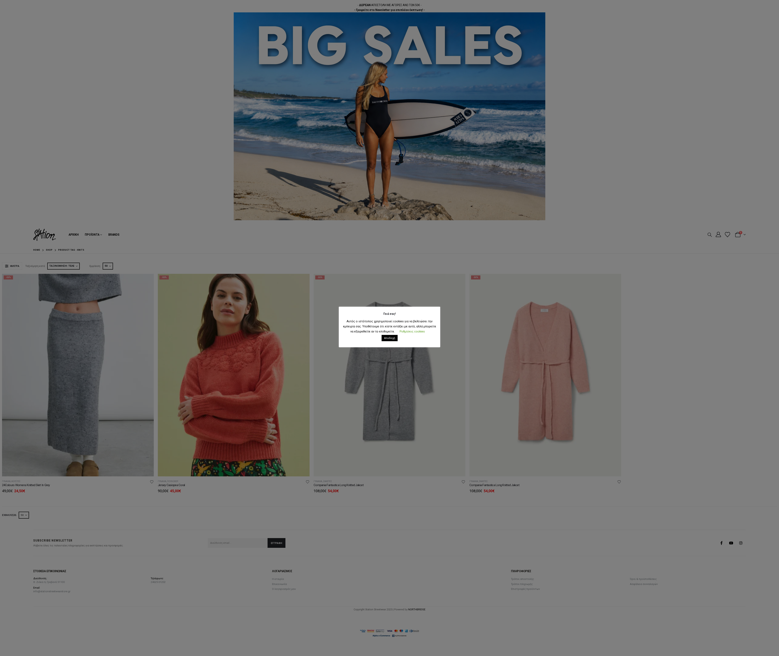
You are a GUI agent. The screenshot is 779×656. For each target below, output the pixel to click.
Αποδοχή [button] (389, 338)
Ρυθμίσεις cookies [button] (412, 331)
